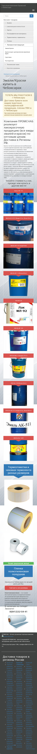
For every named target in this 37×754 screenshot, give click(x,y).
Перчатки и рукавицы (13, 68)
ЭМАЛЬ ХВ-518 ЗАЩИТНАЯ (18, 245)
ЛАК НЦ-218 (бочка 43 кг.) (18, 383)
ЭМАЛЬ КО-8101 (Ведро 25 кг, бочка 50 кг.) (18, 218)
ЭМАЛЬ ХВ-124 (18, 328)
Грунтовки (8, 57)
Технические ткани (13, 64)
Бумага (9, 23)
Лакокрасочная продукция (15, 45)
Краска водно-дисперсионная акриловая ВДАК (17, 52)
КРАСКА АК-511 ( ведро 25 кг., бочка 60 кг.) (19, 410)
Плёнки (9, 41)
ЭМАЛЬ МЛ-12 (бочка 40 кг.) (18, 273)
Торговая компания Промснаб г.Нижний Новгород (19, 685)
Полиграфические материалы (16, 33)
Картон (9, 30)
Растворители (9, 60)
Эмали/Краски (9, 48)
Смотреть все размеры (18, 588)
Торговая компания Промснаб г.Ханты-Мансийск (19, 739)
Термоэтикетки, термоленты (16, 37)
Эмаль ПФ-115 (18, 190)
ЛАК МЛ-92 (18, 300)
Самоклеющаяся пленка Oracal (16, 26)
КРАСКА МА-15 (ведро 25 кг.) (18, 355)
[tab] (18, 23)
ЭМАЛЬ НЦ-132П (18, 438)
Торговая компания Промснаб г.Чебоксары (14, 6)
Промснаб (10, 662)
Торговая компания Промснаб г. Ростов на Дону (29, 692)
